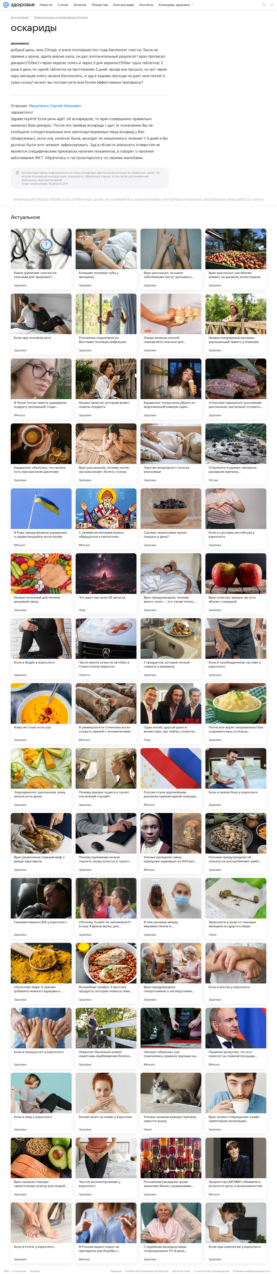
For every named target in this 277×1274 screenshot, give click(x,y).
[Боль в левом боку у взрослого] (235, 778)
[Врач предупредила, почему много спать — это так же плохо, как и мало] (171, 583)
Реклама (34, 1271)
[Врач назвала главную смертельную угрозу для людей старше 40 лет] (41, 1168)
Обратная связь (181, 1271)
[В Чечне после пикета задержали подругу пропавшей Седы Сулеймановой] (41, 389)
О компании (19, 1271)
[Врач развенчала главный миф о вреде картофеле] (41, 843)
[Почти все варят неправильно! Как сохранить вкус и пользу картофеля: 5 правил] (235, 713)
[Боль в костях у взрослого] (235, 973)
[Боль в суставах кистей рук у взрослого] (235, 518)
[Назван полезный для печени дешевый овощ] (41, 583)
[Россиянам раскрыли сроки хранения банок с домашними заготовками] (171, 1168)
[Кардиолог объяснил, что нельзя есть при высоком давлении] (41, 453)
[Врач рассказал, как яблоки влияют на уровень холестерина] (235, 259)
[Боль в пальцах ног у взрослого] (41, 1038)
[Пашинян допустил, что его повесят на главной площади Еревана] (235, 1038)
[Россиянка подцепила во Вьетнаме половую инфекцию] (106, 324)
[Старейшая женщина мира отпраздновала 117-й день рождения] (171, 1233)
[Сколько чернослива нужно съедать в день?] (171, 518)
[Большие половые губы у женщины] (106, 259)
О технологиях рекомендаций (211, 1271)
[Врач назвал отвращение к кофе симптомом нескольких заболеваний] (235, 1103)
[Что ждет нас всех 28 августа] (106, 583)
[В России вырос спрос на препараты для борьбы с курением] (106, 1233)
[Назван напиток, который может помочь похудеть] (106, 389)
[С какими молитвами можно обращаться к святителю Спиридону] (106, 518)
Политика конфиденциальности (251, 1271)
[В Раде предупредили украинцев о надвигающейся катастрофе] (41, 518)
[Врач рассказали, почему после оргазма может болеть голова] (106, 453)
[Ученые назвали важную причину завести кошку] (171, 1103)
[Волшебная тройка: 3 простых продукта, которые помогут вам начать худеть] (106, 973)
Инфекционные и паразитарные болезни (61, 17)
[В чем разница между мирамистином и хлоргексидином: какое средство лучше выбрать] (171, 908)
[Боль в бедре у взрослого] (41, 648)
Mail (6, 1271)
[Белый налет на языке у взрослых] (106, 1103)
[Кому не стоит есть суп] (41, 713)
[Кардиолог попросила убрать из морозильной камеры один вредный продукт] (171, 389)
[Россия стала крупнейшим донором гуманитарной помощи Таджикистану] (171, 778)
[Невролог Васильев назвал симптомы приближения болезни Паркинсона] (106, 1038)
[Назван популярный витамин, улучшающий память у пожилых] (235, 324)
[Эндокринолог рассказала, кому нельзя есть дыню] (41, 778)
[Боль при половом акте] (41, 324)
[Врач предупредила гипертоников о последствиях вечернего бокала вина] (171, 973)
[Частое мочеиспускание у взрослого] (106, 1168)
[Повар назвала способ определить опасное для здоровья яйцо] (171, 324)
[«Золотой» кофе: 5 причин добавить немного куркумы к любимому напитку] (41, 973)
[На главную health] (22, 5)
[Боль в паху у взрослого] (41, 1103)
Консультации (20, 17)
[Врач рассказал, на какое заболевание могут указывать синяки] (171, 259)
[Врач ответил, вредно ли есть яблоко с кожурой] (235, 583)
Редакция (116, 1271)
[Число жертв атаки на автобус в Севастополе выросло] (106, 648)
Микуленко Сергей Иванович (55, 106)
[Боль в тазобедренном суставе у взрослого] (235, 648)
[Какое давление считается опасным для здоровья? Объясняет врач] (41, 259)
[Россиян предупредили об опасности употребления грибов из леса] (235, 843)
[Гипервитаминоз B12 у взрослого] (41, 908)
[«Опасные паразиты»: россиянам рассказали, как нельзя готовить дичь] (235, 389)
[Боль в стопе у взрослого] (41, 1233)
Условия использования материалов (147, 1271)
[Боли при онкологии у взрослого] (235, 1233)
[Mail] (6, 5)
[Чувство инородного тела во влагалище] (171, 453)
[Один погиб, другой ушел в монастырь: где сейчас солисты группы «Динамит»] (171, 713)
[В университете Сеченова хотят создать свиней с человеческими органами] (106, 713)
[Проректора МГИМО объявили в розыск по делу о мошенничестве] (235, 1168)
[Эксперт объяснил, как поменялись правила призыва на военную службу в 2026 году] (171, 1038)
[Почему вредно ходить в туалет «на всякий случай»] (106, 778)
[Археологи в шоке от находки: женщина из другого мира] (235, 908)
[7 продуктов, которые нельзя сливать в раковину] (171, 648)
